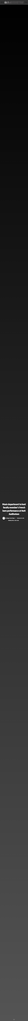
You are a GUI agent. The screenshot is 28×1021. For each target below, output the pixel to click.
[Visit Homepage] (14, 2)
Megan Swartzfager (11, 518)
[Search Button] (26, 2)
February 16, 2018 (20, 518)
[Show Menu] (2, 2)
